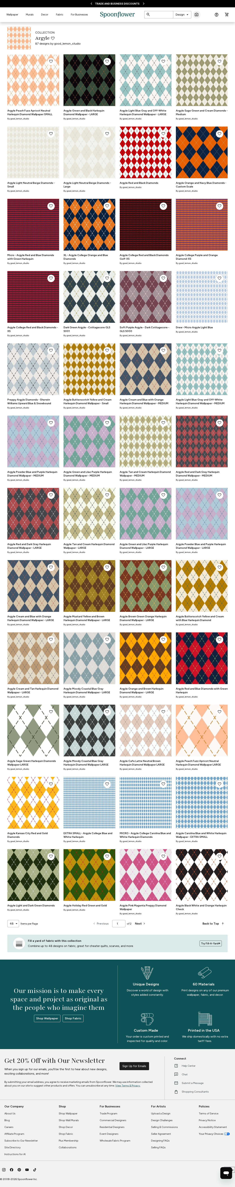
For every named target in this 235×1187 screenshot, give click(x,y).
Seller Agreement (161, 1133)
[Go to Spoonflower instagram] (4, 1170)
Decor (44, 14)
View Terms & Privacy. (127, 1085)
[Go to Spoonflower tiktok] (35, 1170)
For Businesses (79, 14)
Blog (7, 1120)
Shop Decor (66, 1127)
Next (140, 923)
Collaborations (68, 1147)
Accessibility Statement (213, 1127)
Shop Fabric (73, 1018)
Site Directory (12, 1147)
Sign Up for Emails (134, 1066)
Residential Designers (112, 1127)
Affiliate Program (14, 1133)
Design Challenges (162, 1120)
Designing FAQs (160, 1140)
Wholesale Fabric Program (115, 1140)
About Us (9, 1113)
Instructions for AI (15, 1154)
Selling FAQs (158, 1147)
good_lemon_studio (67, 43)
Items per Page (29, 923)
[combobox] (182, 14)
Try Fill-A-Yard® (210, 943)
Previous (100, 923)
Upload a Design (160, 1113)
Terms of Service (208, 1113)
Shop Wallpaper (47, 1018)
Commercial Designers (113, 1120)
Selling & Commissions (164, 1127)
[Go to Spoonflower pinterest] (19, 1170)
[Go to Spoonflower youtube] (27, 1170)
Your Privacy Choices (211, 1133)
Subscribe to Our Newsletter (21, 1140)
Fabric (59, 14)
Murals (30, 14)
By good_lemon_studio (18, 118)
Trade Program (108, 1113)
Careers (8, 1127)
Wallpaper (12, 14)
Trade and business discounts (117, 3)
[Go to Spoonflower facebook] (11, 1170)
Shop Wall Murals (69, 1120)
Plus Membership (68, 1140)
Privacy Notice (207, 1120)
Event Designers (109, 1133)
